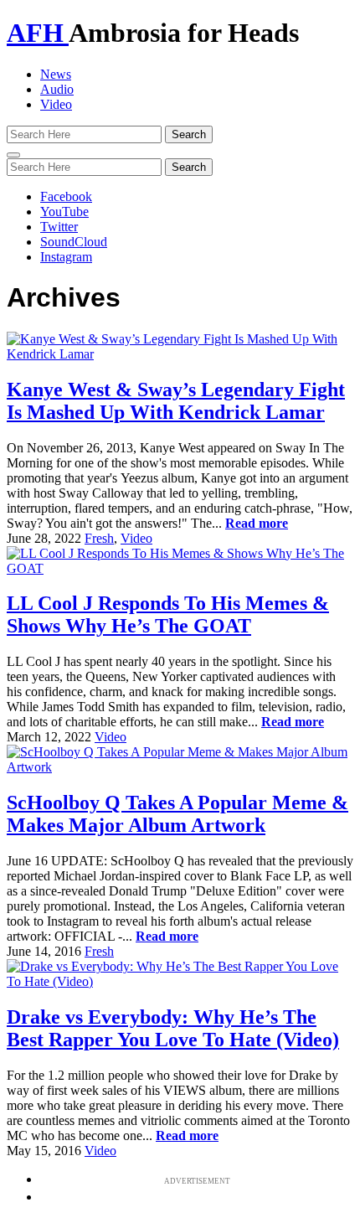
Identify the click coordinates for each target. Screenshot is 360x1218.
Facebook (66, 196)
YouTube (64, 211)
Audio (57, 89)
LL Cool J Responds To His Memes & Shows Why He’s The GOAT (168, 614)
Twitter (59, 226)
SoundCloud (73, 242)
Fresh (99, 538)
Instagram (66, 257)
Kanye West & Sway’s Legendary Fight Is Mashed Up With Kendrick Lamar (176, 401)
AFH (38, 33)
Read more (256, 523)
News (55, 74)
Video (56, 104)
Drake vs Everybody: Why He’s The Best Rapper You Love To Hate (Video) (173, 1028)
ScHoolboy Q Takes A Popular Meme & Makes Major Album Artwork (177, 814)
